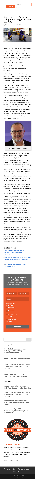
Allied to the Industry (11, 320)
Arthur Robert (9, 25)
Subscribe (10, 6)
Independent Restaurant (11, 315)
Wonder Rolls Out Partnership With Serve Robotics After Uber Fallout (16, 402)
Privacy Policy (9, 469)
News (24, 25)
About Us (16, 471)
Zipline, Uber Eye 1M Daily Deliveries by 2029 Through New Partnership (16, 411)
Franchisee (11, 308)
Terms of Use (23, 469)
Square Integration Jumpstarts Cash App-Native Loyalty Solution (17, 387)
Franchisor (11, 311)
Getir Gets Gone (10, 255)
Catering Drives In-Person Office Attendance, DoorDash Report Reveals (17, 394)
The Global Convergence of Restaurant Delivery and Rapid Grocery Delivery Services (17, 259)
